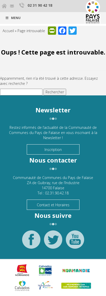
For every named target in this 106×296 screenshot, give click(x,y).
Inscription (53, 149)
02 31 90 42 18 (40, 5)
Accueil (8, 30)
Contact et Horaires (53, 204)
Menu (16, 18)
